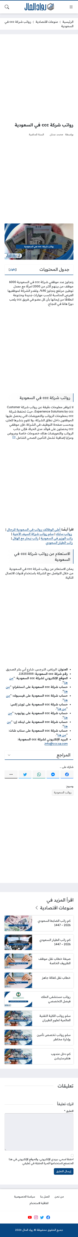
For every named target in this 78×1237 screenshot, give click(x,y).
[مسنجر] (52, 774)
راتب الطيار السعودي (59, 542)
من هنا (62, 708)
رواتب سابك (64, 534)
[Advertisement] (39, 78)
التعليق (68, 1111)
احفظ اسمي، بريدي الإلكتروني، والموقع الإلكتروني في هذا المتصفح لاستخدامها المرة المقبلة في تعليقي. (41, 1161)
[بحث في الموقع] (7, 7)
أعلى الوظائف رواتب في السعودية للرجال (34, 529)
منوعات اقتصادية (47, 21)
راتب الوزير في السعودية (57, 538)
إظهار (13, 269)
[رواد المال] (39, 7)
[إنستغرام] (35, 1217)
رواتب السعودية (62, 792)
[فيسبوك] (66, 774)
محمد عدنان (56, 134)
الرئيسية (67, 21)
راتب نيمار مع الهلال (25, 538)
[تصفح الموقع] (71, 7)
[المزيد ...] (11, 774)
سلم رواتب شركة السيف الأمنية (33, 534)
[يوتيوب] (29, 1217)
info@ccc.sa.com (56, 743)
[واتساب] (39, 774)
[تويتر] (25, 774)
